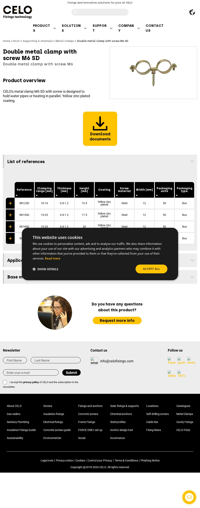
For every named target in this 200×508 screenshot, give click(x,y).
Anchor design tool (121, 430)
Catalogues (183, 405)
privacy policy (31, 382)
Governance (117, 438)
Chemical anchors (121, 414)
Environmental (52, 438)
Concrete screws (88, 414)
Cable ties (152, 422)
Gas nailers (13, 414)
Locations (152, 405)
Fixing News (153, 430)
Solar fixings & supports (124, 405)
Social (81, 438)
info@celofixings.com (117, 361)
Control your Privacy (100, 460)
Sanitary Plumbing (18, 422)
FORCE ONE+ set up (90, 430)
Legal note (47, 460)
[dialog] (100, 254)
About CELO (14, 405)
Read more (52, 258)
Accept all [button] (151, 269)
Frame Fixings (86, 422)
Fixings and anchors (90, 405)
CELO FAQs (183, 430)
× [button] (171, 232)
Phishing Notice (150, 460)
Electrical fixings (53, 422)
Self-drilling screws (157, 414)
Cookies (80, 460)
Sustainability (15, 438)
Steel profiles (118, 422)
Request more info (117, 320)
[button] (45, 269)
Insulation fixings (53, 414)
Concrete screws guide (57, 430)
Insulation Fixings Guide (21, 430)
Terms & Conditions (126, 460)
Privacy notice (64, 460)
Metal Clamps (184, 414)
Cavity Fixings (184, 422)
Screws (47, 405)
